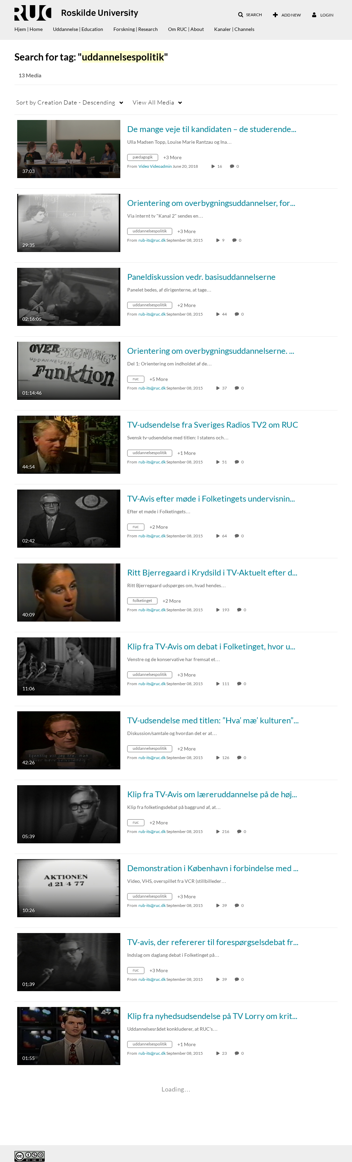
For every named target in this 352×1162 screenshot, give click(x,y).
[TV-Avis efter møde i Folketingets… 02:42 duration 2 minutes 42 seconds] (68, 518)
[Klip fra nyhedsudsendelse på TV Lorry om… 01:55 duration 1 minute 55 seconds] (68, 1035)
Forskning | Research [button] (135, 29)
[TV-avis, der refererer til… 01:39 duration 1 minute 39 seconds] (68, 961)
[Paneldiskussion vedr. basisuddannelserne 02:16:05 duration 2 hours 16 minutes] (68, 296)
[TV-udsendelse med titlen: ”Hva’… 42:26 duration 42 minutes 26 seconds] (68, 740)
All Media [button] (153, 102)
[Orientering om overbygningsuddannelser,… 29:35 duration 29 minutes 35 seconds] (68, 222)
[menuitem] (33, 28)
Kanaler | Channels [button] (234, 29)
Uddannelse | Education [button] (78, 29)
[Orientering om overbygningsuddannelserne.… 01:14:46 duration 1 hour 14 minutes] (68, 370)
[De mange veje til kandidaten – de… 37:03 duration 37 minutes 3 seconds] (68, 148)
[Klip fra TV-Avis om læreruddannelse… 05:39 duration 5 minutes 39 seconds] (68, 813)
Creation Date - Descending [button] (66, 102)
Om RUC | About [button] (186, 29)
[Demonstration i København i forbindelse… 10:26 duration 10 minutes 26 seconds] (68, 887)
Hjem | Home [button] (28, 29)
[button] (249, 15)
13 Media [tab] (30, 75)
